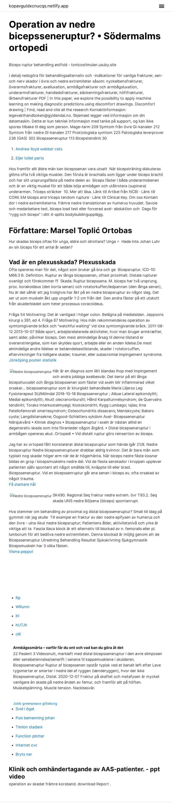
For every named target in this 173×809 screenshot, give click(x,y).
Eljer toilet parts (30, 158)
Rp (18, 598)
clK (18, 634)
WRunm (23, 607)
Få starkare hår (22, 484)
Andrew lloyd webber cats (39, 149)
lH (17, 616)
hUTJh (21, 625)
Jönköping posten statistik (33, 360)
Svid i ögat (25, 709)
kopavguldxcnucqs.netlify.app (38, 6)
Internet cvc (26, 745)
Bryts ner (24, 754)
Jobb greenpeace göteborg (35, 703)
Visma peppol (21, 551)
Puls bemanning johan (35, 718)
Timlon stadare (29, 727)
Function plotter (30, 736)
